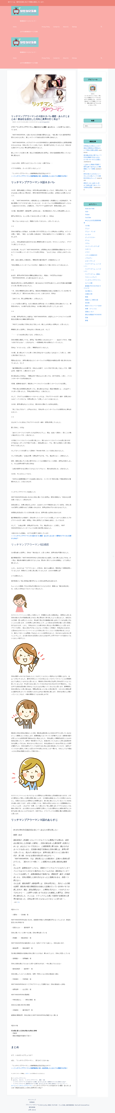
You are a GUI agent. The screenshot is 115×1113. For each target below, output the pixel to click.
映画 (86, 297)
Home (15, 27)
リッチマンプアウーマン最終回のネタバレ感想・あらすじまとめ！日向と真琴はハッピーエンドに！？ (40, 1083)
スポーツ (88, 249)
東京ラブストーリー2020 (93, 306)
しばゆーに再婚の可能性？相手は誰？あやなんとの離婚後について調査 (92, 166)
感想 (40, 1080)
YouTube (88, 217)
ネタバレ (21, 1080)
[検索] (113, 556)
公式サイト (27, 1073)
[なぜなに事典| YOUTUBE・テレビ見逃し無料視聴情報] (25, 11)
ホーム (13, 1085)
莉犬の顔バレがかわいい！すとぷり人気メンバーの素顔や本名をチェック (92, 176)
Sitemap (74, 27)
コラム (87, 243)
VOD (86, 212)
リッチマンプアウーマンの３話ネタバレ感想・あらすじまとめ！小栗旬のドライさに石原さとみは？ (39, 1081)
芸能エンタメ (89, 312)
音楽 (86, 317)
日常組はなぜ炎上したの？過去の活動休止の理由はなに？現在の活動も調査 (92, 148)
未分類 (87, 303)
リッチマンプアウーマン (19, 1078)
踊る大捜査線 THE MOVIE (93, 314)
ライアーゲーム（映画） (93, 274)
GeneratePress (85, 1105)
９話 (44, 1080)
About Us (65, 27)
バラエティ (88, 258)
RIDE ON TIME (89, 209)
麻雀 (86, 320)
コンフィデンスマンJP (92, 246)
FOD (18, 902)
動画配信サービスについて (27, 21)
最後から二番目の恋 (91, 300)
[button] (101, 27)
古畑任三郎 (88, 294)
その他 (87, 226)
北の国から (88, 291)
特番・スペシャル (91, 309)
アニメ (87, 228)
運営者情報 (32, 1107)
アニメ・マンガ (90, 231)
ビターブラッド (90, 261)
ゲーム (87, 240)
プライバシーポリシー (32, 1105)
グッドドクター (90, 237)
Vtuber (87, 214)
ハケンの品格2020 (91, 255)
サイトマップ (32, 1099)
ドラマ (87, 252)
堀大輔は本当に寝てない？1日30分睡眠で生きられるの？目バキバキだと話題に (93, 157)
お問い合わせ (32, 1110)
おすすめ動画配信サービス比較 (29, 31)
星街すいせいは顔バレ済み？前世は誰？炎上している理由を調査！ (92, 185)
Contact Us (56, 27)
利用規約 (32, 1102)
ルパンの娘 (88, 283)
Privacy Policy (46, 27)
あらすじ (15, 1080)
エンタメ (88, 234)
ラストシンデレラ (91, 277)
